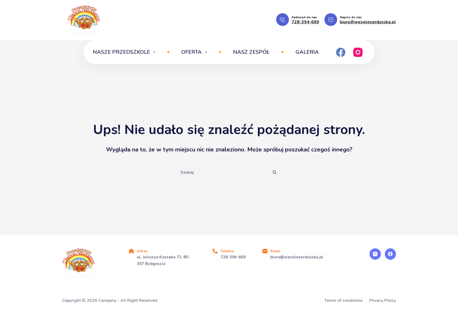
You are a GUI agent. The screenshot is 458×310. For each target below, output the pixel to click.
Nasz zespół (251, 52)
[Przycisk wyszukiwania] (274, 172)
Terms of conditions (343, 300)
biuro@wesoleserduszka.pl (368, 22)
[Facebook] (340, 52)
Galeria (307, 52)
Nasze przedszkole (121, 52)
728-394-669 (305, 22)
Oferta (191, 52)
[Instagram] (358, 52)
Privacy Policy (382, 300)
